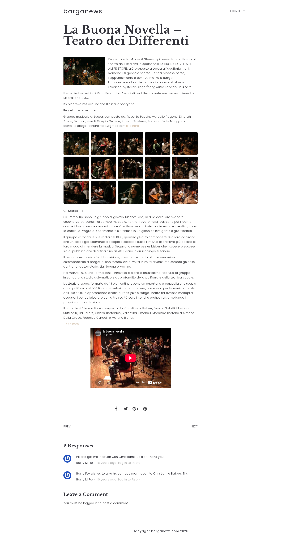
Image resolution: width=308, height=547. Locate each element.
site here (132, 126)
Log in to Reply (129, 463)
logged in (90, 503)
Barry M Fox (85, 463)
